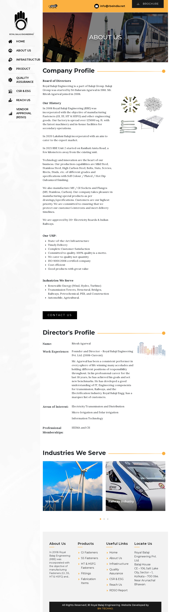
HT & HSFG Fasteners (88, 565)
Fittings (86, 573)
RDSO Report (118, 590)
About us (23, 50)
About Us (115, 558)
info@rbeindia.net (112, 6)
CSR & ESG (23, 91)
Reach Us (23, 100)
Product (23, 68)
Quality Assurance (25, 79)
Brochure (151, 3)
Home (20, 41)
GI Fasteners (89, 552)
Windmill (52, 501)
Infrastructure (29, 59)
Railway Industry (121, 501)
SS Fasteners (89, 558)
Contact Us (60, 315)
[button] (100, 519)
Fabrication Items (88, 581)
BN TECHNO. (105, 608)
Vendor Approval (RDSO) (24, 113)
